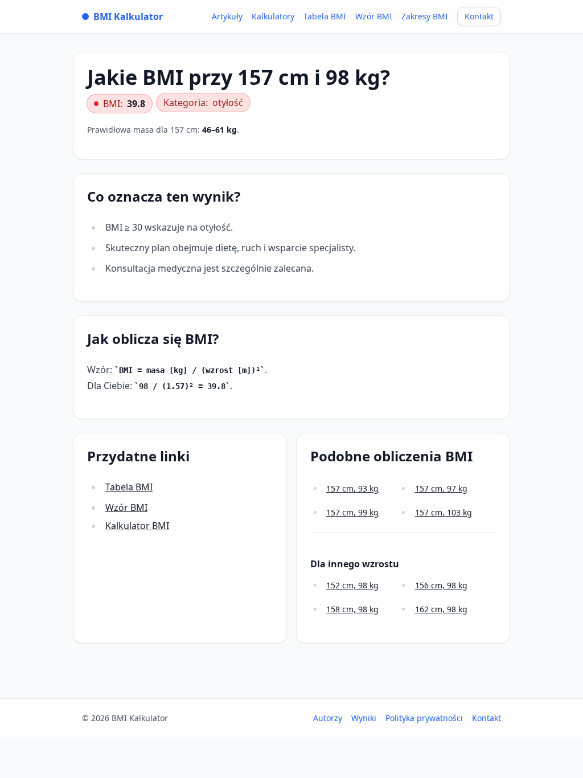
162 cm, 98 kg (441, 609)
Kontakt (479, 16)
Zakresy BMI (424, 16)
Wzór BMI (373, 16)
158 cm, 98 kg (352, 609)
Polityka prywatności (424, 718)
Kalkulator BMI (137, 525)
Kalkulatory (273, 16)
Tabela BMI (324, 16)
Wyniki (363, 718)
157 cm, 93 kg (352, 488)
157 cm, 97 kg (441, 488)
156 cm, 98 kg (441, 585)
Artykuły (227, 16)
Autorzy (327, 718)
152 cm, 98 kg (352, 585)
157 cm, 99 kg (352, 512)
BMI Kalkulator (128, 16)
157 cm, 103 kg (443, 512)
